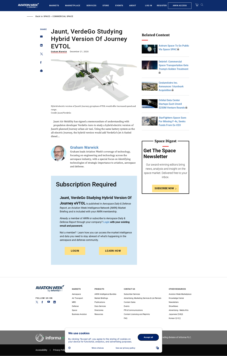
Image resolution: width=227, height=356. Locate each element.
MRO (74, 302)
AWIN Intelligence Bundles (105, 294)
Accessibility (41, 350)
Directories (99, 310)
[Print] (40, 71)
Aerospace (76, 294)
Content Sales (129, 302)
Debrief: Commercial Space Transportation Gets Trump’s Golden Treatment (173, 65)
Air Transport (77, 298)
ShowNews (173, 306)
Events (119, 5)
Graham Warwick (59, 52)
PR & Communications (133, 310)
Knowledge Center (176, 298)
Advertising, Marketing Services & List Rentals (142, 298)
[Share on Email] (40, 37)
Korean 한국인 (175, 318)
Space (47, 16)
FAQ (125, 318)
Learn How (113, 250)
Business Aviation (79, 314)
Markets (54, 5)
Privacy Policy (59, 350)
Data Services (100, 306)
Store (106, 5)
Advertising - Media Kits (178, 310)
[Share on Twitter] (40, 54)
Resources (99, 314)
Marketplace (72, 5)
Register (162, 5)
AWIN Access (180, 5)
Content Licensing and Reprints (137, 314)
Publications (100, 302)
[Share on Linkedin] (40, 46)
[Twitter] (37, 303)
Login (75, 250)
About (132, 5)
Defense (75, 306)
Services (91, 5)
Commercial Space (63, 16)
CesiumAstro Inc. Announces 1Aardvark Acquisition (171, 86)
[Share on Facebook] (40, 63)
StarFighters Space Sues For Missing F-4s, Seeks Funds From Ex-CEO (172, 121)
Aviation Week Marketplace (180, 294)
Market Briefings (101, 298)
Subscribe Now (164, 188)
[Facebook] (43, 303)
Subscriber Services (132, 294)
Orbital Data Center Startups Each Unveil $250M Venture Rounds (172, 104)
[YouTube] (48, 303)
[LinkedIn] (54, 303)
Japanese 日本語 (176, 314)
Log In (148, 5)
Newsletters (174, 302)
